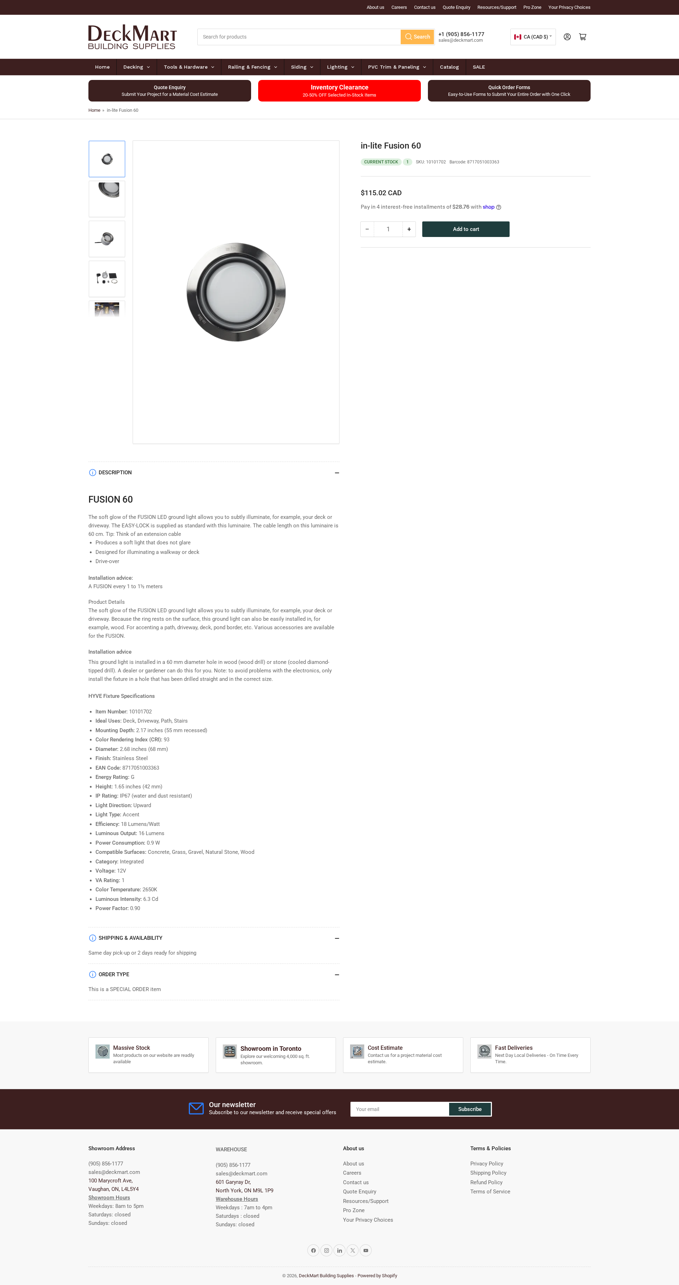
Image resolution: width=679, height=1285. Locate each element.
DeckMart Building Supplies (326, 1275)
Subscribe (470, 1109)
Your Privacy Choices (570, 7)
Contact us (425, 7)
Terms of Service (490, 1191)
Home (94, 110)
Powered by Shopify (377, 1275)
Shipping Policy (488, 1173)
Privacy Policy (486, 1163)
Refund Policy (486, 1182)
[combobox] (316, 37)
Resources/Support (496, 7)
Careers (399, 7)
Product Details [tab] (106, 602)
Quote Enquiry (456, 7)
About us (375, 7)
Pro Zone (532, 7)
